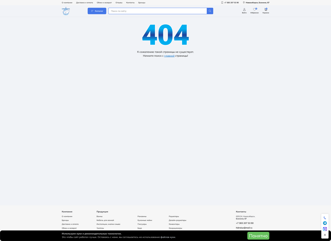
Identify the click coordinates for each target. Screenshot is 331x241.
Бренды (141, 2)
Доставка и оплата (84, 2)
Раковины (142, 216)
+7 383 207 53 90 (245, 223)
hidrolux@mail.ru (244, 227)
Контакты (130, 2)
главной (169, 55)
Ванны (99, 216)
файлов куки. (168, 237)
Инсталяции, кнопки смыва (108, 224)
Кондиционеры (175, 228)
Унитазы (100, 228)
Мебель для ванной (105, 220)
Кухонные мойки (145, 220)
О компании (67, 2)
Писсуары (142, 224)
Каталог (99, 11)
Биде (140, 228)
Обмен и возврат (104, 2)
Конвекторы (174, 224)
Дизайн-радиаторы (177, 220)
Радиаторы (174, 216)
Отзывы (119, 2)
